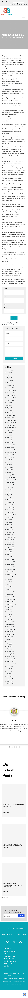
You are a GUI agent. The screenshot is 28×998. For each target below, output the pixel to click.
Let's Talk (14, 358)
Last (5, 304)
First (5, 296)
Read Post (6, 813)
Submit (14, 318)
